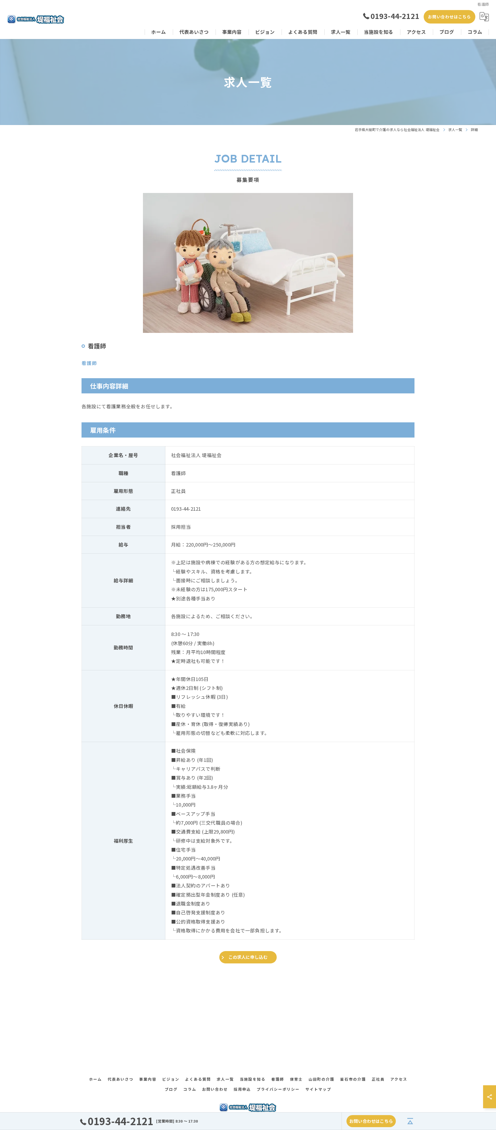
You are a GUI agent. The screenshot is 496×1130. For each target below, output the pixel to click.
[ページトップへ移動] (410, 1121)
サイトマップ (318, 1089)
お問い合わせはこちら (449, 16)
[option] (248, 263)
